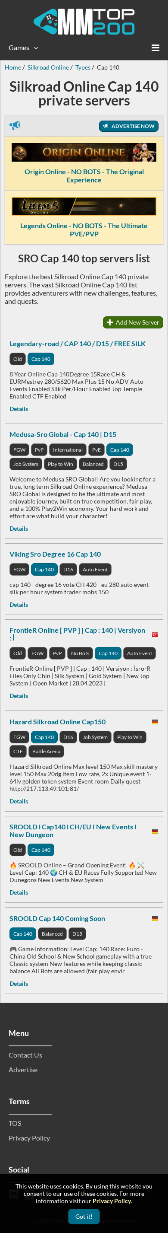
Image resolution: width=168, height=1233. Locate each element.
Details (18, 408)
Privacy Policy (29, 1138)
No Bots (80, 653)
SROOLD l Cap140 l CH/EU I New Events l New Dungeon (72, 830)
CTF (18, 751)
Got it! (84, 1216)
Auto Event (95, 569)
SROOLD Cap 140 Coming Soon (57, 918)
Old (17, 359)
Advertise (23, 1069)
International (68, 449)
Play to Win (60, 464)
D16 (68, 569)
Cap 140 (40, 359)
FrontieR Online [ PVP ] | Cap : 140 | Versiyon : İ (77, 634)
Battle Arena (46, 751)
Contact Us (25, 1055)
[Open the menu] (155, 47)
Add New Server (137, 322)
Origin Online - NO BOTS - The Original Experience (84, 175)
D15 (118, 464)
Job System (25, 464)
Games (19, 47)
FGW (19, 449)
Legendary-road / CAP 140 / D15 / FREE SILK (77, 343)
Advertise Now (133, 126)
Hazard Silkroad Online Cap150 (57, 721)
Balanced (93, 464)
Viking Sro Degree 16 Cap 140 (55, 554)
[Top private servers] (84, 22)
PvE (96, 449)
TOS (15, 1123)
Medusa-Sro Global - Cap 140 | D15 (62, 434)
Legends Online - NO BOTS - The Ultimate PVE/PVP (84, 229)
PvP (39, 449)
